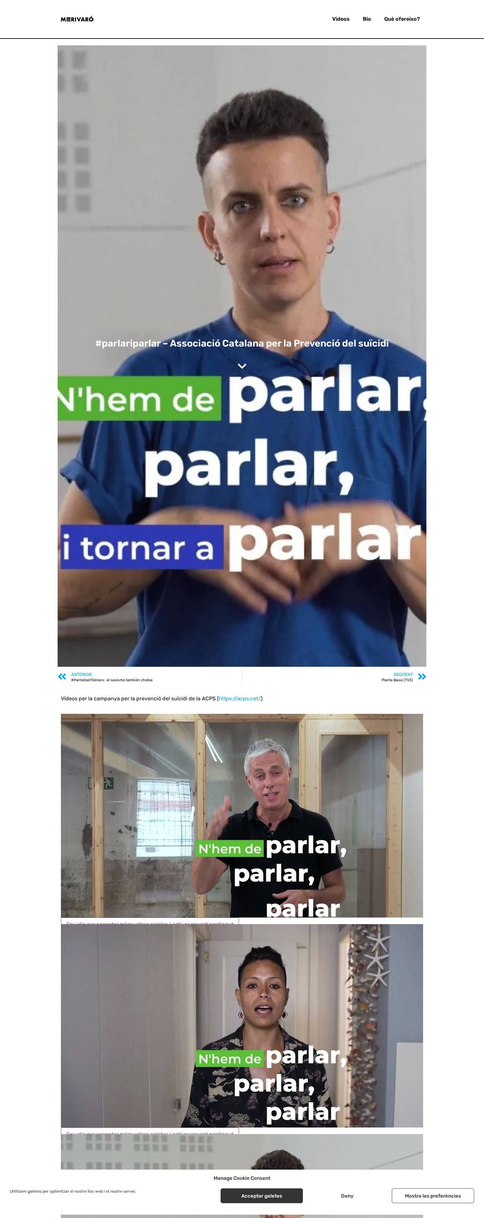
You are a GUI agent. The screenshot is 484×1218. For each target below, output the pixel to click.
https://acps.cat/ (240, 698)
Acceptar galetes (261, 1196)
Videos (341, 19)
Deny (347, 1196)
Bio (367, 19)
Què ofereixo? (402, 19)
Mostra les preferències (433, 1196)
